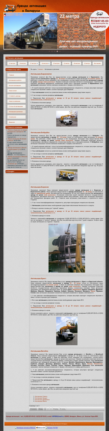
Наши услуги (13, 90)
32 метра (87, 63)
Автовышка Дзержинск (42, 399)
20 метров (56, 63)
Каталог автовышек (15, 85)
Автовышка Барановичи (41, 74)
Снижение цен (12, 163)
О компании (12, 117)
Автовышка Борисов (40, 187)
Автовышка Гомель (41, 396)
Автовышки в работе (15, 80)
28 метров (77, 63)
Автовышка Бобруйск (40, 132)
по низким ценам (94, 78)
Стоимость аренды (15, 96)
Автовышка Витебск (39, 351)
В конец (62, 409)
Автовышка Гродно (41, 398)
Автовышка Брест (38, 278)
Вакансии (12, 122)
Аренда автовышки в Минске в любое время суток (16, 148)
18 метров (45, 63)
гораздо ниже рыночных (46, 82)
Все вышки (97, 63)
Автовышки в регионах (16, 111)
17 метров (33, 63)
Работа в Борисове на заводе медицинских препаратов (17, 130)
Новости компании (14, 101)
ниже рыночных (50, 195)
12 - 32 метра (60, 78)
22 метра (66, 63)
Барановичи (77, 289)
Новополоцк (98, 364)
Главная (11, 75)
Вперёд (55, 409)
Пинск (93, 291)
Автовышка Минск (41, 401)
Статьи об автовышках (16, 106)
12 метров (12, 63)
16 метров (22, 63)
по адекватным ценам (42, 193)
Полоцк (89, 364)
